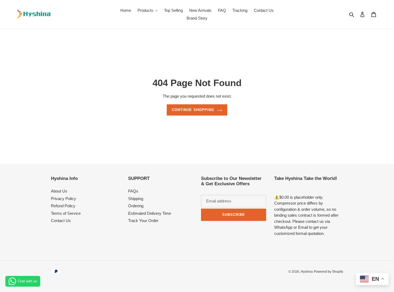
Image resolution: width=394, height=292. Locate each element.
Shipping (135, 198)
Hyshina (307, 271)
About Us (59, 191)
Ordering (135, 206)
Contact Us (61, 220)
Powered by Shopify (328, 271)
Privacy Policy (63, 198)
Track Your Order (143, 220)
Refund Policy (63, 206)
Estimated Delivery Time (149, 213)
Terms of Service (66, 213)
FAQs (133, 191)
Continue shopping (193, 110)
